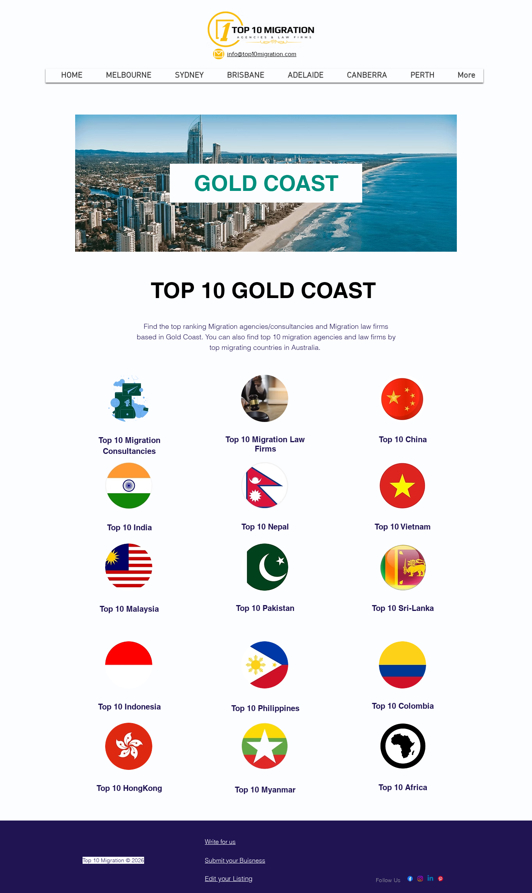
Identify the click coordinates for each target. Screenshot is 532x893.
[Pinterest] (440, 878)
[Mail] (218, 54)
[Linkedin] (430, 878)
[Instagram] (420, 878)
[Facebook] (410, 878)
